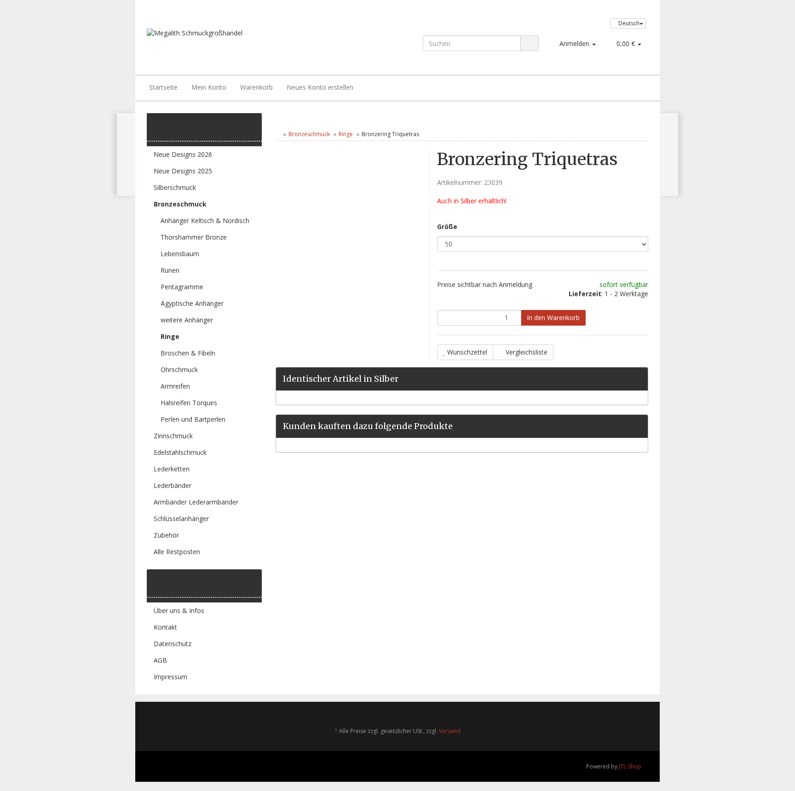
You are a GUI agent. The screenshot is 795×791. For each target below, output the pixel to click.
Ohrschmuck (179, 369)
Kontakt (165, 627)
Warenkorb (256, 87)
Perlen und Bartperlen (193, 419)
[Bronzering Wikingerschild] (668, 154)
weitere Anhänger (187, 319)
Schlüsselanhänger (181, 518)
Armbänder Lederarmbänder (196, 502)
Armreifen (175, 386)
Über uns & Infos (179, 610)
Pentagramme (182, 286)
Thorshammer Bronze (194, 237)
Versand (450, 731)
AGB (160, 660)
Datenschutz (172, 643)
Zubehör (166, 535)
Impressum (170, 676)
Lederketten (172, 468)
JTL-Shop (630, 766)
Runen (170, 270)
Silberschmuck (175, 187)
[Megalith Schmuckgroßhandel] (247, 42)
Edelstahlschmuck (180, 452)
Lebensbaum (180, 253)
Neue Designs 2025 (183, 170)
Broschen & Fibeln (188, 353)
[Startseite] (278, 134)
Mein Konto (208, 87)
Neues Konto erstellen (320, 87)
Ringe (346, 134)
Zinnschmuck (173, 435)
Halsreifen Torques (189, 402)
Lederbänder (172, 485)
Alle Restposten (177, 551)
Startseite (163, 87)
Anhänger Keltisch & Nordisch (205, 220)
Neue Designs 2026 (183, 154)
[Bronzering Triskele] (126, 154)
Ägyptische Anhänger (192, 303)
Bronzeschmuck (309, 134)
